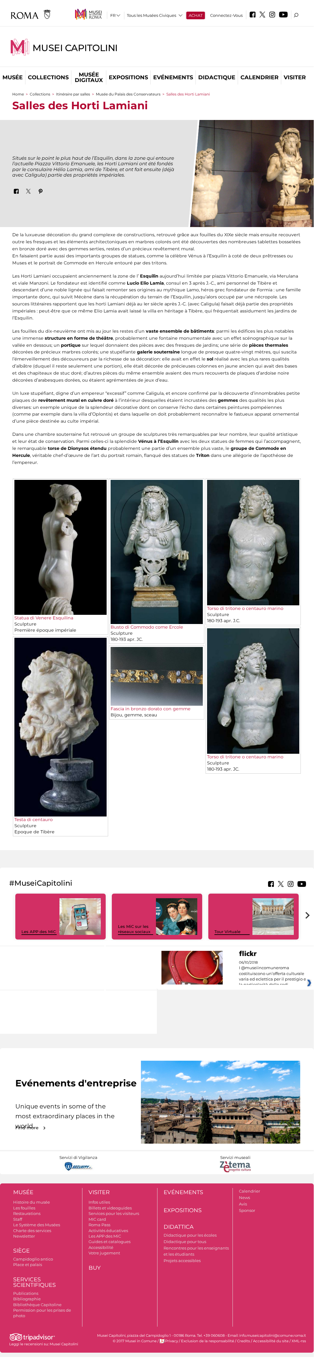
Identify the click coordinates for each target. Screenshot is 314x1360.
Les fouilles (24, 1207)
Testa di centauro (33, 819)
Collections (48, 77)
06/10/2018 (272, 973)
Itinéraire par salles (73, 94)
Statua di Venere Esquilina (43, 618)
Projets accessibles (182, 1260)
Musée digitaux (89, 77)
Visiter (295, 77)
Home (18, 94)
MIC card (97, 1219)
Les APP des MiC (38, 931)
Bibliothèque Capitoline (37, 1304)
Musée (12, 77)
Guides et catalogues (110, 1241)
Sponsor (247, 1210)
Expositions (128, 77)
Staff (17, 1219)
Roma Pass (99, 1224)
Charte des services (32, 1230)
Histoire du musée (31, 1202)
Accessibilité (101, 1247)
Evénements (173, 77)
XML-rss (299, 1341)
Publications (25, 1293)
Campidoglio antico (33, 1259)
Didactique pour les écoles (190, 1235)
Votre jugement (104, 1252)
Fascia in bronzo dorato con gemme (151, 709)
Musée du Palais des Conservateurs (128, 94)
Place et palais (27, 1264)
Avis (243, 1203)
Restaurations (26, 1213)
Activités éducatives (108, 1230)
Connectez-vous (226, 15)
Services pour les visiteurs (114, 1213)
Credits (243, 1341)
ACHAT (195, 15)
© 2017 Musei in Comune (135, 1341)
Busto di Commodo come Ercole (147, 627)
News (244, 1197)
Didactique (216, 77)
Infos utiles (99, 1202)
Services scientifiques (34, 1282)
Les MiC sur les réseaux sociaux (134, 929)
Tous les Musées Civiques (151, 15)
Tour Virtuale (227, 931)
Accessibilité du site (271, 1341)
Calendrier (259, 77)
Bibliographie (27, 1298)
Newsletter (24, 1236)
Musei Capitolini (75, 48)
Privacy (171, 1341)
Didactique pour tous (185, 1241)
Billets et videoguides (110, 1207)
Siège (21, 1251)
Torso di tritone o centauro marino (245, 608)
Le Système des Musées (36, 1224)
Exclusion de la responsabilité (207, 1341)
